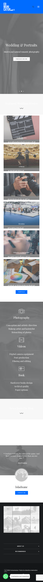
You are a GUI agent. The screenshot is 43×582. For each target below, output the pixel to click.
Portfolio (21, 292)
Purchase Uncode (21, 59)
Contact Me (21, 493)
